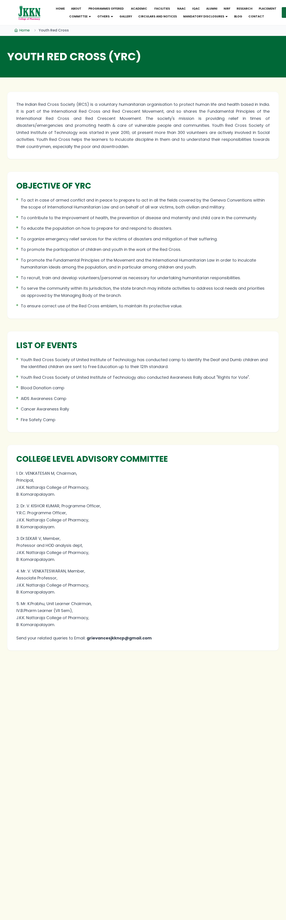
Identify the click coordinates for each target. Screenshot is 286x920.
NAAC (181, 8)
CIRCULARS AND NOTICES (157, 16)
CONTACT (256, 16)
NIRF (227, 8)
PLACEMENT (267, 8)
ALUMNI (211, 8)
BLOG (238, 16)
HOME (60, 8)
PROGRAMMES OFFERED (106, 8)
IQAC (196, 8)
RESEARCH (244, 8)
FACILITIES (162, 8)
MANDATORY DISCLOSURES (203, 16)
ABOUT (76, 8)
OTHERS (103, 16)
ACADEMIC (139, 8)
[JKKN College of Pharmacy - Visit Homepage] (29, 12)
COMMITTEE (78, 16)
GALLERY (126, 16)
